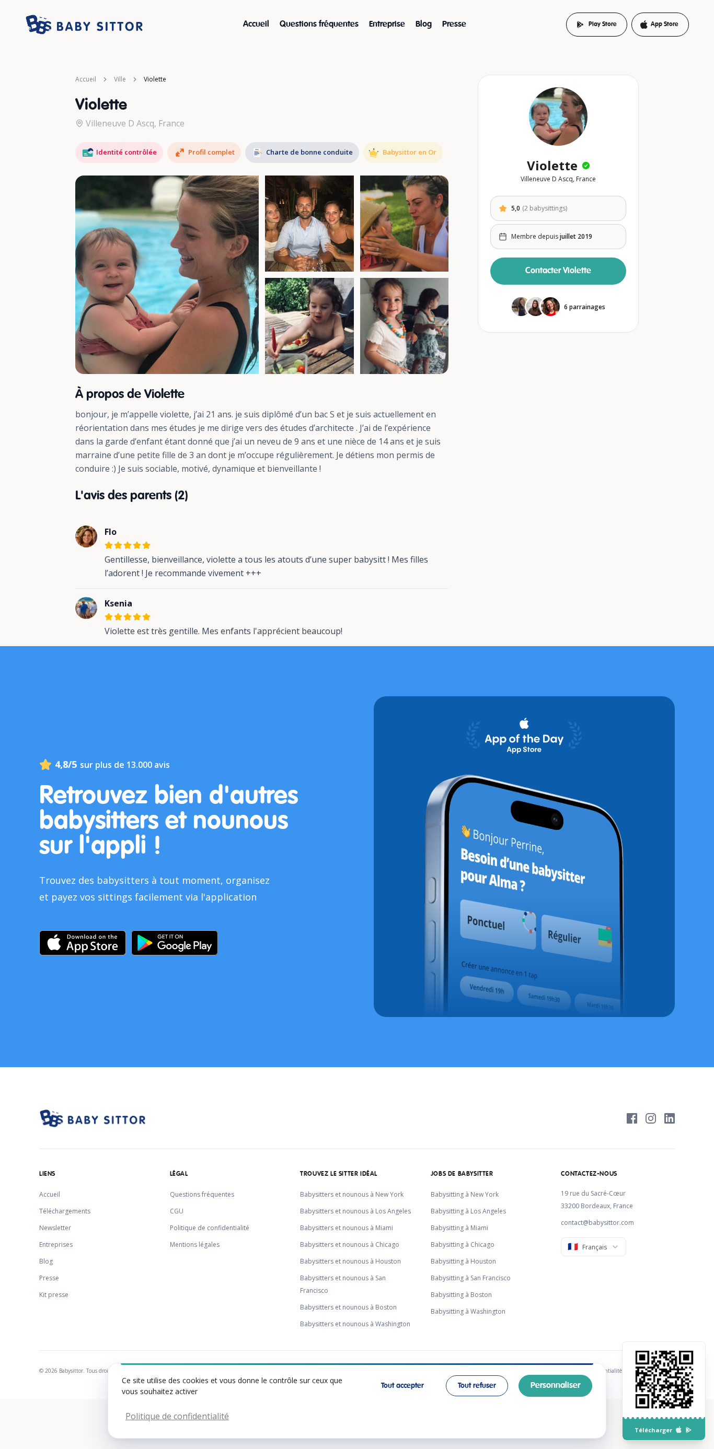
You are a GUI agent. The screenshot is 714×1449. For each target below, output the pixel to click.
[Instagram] (651, 1118)
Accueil (256, 24)
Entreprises (56, 1244)
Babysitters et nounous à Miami (346, 1227)
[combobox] (593, 1246)
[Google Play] (688, 1429)
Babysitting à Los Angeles (468, 1211)
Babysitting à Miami (459, 1227)
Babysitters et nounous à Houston (350, 1261)
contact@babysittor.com (597, 1222)
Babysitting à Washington (468, 1311)
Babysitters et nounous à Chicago (349, 1244)
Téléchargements (64, 1211)
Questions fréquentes (319, 24)
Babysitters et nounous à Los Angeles (355, 1211)
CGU (176, 1211)
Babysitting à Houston (463, 1261)
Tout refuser (477, 1385)
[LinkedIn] (669, 1118)
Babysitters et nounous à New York (352, 1194)
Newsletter (55, 1227)
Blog (424, 24)
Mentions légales (195, 1244)
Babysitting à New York (465, 1194)
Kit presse (53, 1294)
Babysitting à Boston (461, 1294)
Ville (120, 79)
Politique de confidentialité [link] (177, 1416)
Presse (454, 24)
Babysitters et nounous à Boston (348, 1307)
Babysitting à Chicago (462, 1244)
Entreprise (387, 24)
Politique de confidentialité (209, 1227)
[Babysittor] (84, 24)
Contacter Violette (558, 271)
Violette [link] (155, 79)
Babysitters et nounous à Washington (355, 1323)
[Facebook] (632, 1118)
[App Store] (678, 1429)
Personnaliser (555, 1386)
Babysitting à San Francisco (471, 1277)
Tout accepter (402, 1385)
